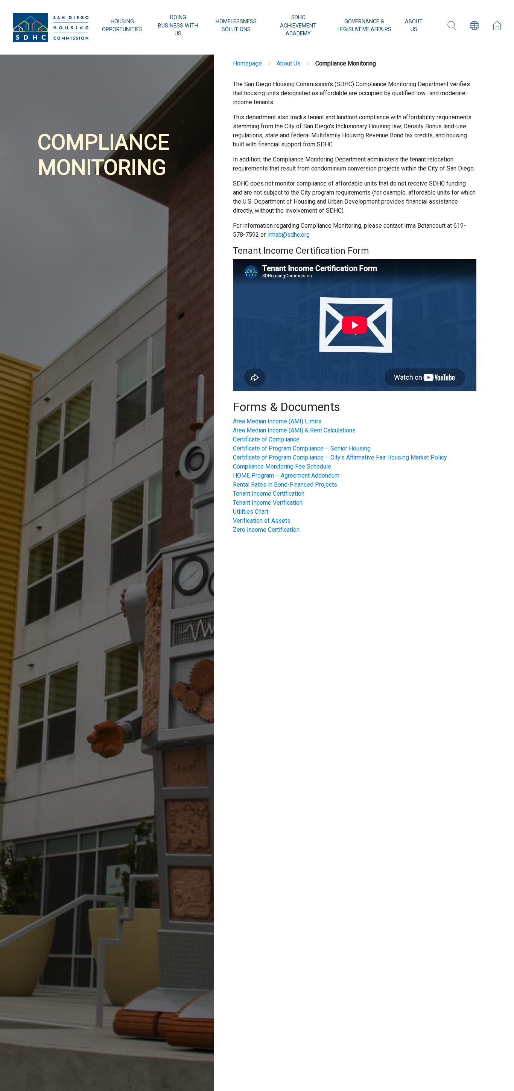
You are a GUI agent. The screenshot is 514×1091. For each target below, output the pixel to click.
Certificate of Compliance (266, 439)
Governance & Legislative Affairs (364, 25)
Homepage (247, 63)
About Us (414, 25)
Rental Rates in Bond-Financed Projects (285, 484)
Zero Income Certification (266, 529)
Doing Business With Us (178, 25)
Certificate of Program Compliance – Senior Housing (302, 448)
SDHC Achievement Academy (298, 25)
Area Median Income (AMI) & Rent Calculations (294, 430)
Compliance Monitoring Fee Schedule (282, 466)
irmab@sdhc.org (288, 234)
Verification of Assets (261, 520)
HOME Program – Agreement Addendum (286, 475)
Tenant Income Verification (268, 502)
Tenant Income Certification (268, 493)
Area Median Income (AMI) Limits (277, 421)
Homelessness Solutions (236, 25)
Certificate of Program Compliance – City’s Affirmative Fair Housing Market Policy (340, 457)
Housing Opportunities (122, 25)
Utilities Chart (250, 511)
